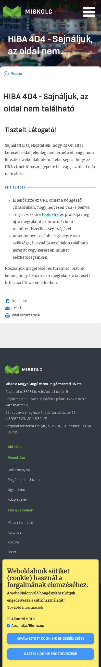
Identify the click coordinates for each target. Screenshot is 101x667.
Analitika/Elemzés (27, 625)
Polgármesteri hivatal (24, 480)
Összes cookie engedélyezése (50, 654)
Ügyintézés (16, 490)
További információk (25, 607)
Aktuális (15, 447)
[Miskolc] (41, 12)
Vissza (16, 74)
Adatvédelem (18, 499)
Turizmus (14, 532)
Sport (12, 552)
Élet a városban (20, 510)
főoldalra (50, 215)
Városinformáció (20, 522)
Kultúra (13, 542)
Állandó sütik (23, 619)
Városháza (16, 458)
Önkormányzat (19, 470)
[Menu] (89, 12)
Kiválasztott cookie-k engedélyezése (51, 639)
